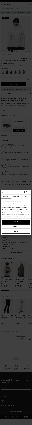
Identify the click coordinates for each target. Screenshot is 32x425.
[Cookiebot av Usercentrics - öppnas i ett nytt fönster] (23, 192)
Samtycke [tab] (5, 196)
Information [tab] (16, 196)
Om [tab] (26, 196)
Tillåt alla (16, 221)
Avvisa (16, 231)
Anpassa (15, 226)
